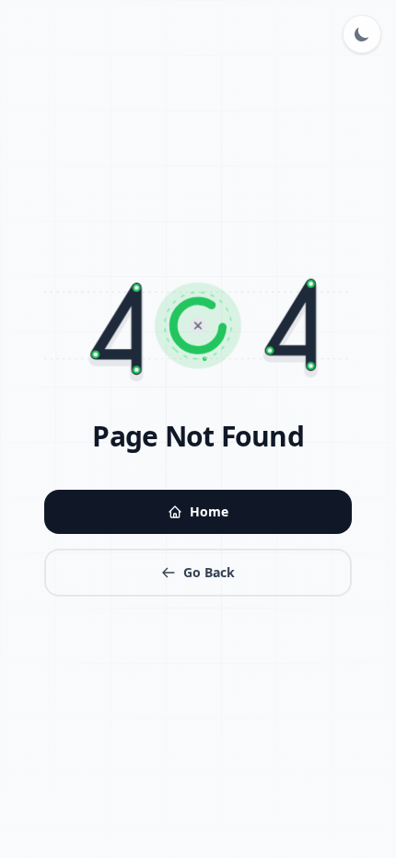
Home (209, 511)
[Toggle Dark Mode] (362, 34)
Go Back (209, 572)
